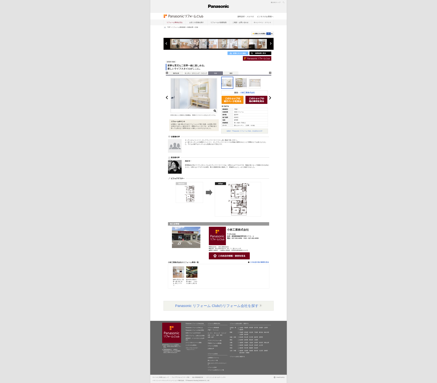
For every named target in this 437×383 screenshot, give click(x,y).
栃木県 (246, 334)
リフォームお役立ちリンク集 (216, 370)
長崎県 (251, 350)
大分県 (261, 350)
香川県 (246, 348)
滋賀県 (241, 342)
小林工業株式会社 (247, 93)
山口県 (261, 345)
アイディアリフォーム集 (214, 340)
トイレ (213, 335)
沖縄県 (247, 352)
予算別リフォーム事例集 (214, 343)
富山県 (246, 337)
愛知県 (251, 339)
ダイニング (217, 333)
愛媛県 (251, 348)
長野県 (261, 337)
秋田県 (251, 327)
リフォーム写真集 (213, 346)
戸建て (209, 330)
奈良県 (261, 342)
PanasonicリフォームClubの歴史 (195, 330)
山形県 (266, 327)
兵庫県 (256, 342)
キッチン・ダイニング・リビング (196, 73)
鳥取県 (241, 345)
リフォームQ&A (212, 367)
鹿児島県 (241, 352)
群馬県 (246, 332)
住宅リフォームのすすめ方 (193, 333)
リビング (223, 333)
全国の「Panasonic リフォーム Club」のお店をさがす (245, 131)
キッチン (210, 333)
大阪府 (251, 342)
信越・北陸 (233, 337)
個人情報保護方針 (197, 377)
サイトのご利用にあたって (160, 377)
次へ (270, 43)
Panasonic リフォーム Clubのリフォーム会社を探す (217, 306)
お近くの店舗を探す (196, 22)
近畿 (231, 342)
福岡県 (241, 350)
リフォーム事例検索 (178, 27)
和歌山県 (266, 342)
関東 (231, 332)
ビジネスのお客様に (191, 345)
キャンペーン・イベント (262, 22)
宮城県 (261, 327)
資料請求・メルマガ (245, 16)
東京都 (261, 332)
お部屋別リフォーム (213, 357)
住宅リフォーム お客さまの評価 (195, 335)
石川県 (251, 337)
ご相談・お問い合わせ (240, 22)
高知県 (256, 348)
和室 (221, 335)
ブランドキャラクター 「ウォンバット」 (192, 348)
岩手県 (256, 327)
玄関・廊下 (211, 337)
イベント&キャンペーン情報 (193, 342)
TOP (168, 27)
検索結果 (190, 27)
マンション (216, 330)
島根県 (246, 345)
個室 (231, 73)
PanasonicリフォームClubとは (194, 327)
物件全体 (176, 73)
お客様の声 (211, 348)
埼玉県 (251, 332)
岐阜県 (241, 339)
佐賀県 (246, 350)
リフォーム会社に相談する (237, 356)
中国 (231, 345)
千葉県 (256, 332)
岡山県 (251, 345)
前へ (166, 43)
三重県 (256, 339)
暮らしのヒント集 (213, 360)
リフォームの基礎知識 (218, 22)
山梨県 (241, 334)
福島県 (241, 329)
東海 (231, 339)
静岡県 (246, 339)
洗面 (217, 335)
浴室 (209, 335)
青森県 (246, 327)
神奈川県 (266, 332)
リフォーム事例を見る (175, 22)
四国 (231, 348)
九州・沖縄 (233, 350)
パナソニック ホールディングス (216, 377)
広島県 (256, 345)
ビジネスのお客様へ (265, 16)
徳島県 (241, 348)
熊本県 (256, 350)
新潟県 (241, 337)
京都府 (246, 342)
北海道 (241, 327)
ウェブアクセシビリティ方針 (180, 377)
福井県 (256, 337)
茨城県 (241, 332)
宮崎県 (266, 350)
